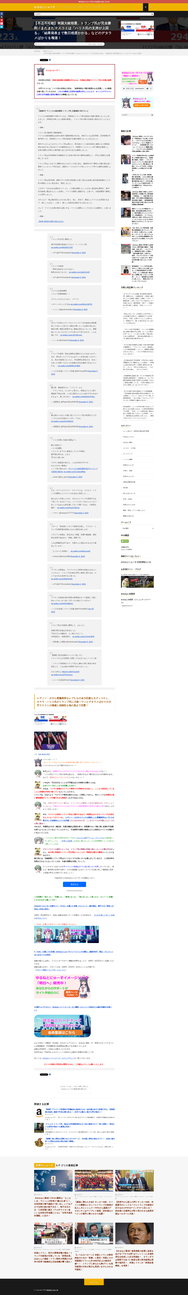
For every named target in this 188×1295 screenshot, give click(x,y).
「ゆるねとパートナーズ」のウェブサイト (57, 1058)
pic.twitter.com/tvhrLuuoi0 (80, 551)
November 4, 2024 (78, 584)
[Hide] (1, 30)
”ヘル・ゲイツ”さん (97, 838)
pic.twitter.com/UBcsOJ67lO (81, 304)
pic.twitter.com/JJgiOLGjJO (79, 272)
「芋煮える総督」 (67, 841)
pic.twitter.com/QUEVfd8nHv (62, 604)
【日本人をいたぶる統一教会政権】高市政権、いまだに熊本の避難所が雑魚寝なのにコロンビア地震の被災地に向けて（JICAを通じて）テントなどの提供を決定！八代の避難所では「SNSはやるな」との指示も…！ (142, 181)
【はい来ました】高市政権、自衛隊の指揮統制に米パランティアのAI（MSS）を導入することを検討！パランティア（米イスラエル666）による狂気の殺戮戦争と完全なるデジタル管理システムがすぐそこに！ (142, 234)
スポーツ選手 (93, 1196)
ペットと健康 (127, 459)
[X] (1, 17)
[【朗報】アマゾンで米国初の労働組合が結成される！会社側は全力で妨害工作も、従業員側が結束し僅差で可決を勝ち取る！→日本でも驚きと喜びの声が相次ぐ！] (39, 1113)
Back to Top (94, 1282)
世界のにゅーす (51, 44)
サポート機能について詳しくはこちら (50, 970)
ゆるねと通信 (127, 442)
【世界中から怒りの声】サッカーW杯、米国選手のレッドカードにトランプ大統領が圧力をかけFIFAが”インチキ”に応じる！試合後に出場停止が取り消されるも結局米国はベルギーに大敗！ (134, 1208)
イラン (52, 1249)
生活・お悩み (127, 499)
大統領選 (99, 44)
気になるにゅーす (129, 493)
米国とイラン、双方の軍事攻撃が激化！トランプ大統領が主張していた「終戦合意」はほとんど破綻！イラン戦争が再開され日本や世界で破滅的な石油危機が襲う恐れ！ (53, 1257)
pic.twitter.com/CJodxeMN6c (75, 472)
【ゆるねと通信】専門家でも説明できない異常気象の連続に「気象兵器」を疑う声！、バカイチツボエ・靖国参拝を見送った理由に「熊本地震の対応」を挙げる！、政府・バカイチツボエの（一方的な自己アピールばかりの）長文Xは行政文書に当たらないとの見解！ (142, 253)
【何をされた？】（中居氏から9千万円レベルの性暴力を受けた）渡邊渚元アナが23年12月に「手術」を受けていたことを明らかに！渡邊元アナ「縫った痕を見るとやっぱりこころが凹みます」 (138, 318)
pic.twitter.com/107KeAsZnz (62, 675)
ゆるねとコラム (128, 437)
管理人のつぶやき (129, 505)
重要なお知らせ (128, 516)
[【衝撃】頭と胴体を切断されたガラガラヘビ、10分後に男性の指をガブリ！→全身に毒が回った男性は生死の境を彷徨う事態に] (39, 1142)
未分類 (125, 488)
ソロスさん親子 (82, 838)
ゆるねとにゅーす (52, 1290)
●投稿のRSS (125, 547)
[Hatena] (1, 26)
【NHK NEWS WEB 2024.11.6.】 (51, 221)
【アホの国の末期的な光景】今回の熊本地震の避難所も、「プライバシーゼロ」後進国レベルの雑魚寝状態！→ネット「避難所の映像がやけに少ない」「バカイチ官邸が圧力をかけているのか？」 (138, 349)
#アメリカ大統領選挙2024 (79, 469)
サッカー (85, 1196)
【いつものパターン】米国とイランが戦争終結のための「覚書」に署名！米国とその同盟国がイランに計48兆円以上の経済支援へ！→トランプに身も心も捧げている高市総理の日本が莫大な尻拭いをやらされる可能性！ (94, 1262)
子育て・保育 (127, 471)
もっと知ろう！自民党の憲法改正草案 (136, 431)
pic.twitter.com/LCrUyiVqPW (83, 636)
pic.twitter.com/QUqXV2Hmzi (68, 508)
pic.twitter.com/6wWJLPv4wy (83, 397)
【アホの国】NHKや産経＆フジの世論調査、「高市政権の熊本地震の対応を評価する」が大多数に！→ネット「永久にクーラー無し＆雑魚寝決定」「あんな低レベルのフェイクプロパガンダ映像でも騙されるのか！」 (138, 395)
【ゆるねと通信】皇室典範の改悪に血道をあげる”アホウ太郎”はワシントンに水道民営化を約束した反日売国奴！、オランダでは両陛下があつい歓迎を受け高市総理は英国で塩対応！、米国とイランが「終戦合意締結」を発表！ (134, 1258)
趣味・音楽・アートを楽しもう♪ (134, 510)
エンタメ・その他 (129, 448)
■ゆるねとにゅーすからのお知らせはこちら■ (94, 2)
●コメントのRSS (126, 549)
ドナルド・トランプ (81, 44)
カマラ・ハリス (69, 44)
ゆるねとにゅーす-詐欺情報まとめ (136, 562)
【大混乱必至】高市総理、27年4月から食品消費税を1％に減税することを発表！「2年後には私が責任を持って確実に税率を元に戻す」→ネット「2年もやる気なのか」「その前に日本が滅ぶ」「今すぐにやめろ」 (138, 364)
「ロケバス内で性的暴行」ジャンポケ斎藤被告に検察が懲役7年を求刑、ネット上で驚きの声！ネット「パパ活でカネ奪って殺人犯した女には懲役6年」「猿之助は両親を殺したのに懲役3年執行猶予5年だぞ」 (138, 333)
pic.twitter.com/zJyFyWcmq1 (71, 335)
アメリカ (61, 44)
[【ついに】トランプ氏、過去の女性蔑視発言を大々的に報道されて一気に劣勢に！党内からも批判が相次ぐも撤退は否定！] (39, 1128)
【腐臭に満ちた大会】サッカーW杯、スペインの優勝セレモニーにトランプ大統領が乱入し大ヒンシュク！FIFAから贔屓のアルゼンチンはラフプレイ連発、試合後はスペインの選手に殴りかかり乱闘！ (94, 1208)
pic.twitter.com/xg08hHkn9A (62, 579)
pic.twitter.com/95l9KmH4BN (69, 366)
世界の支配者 (92, 44)
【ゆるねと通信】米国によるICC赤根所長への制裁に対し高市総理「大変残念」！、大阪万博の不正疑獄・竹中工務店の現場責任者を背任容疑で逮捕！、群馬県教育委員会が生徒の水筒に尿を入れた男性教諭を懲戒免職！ (142, 198)
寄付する (74, 884)
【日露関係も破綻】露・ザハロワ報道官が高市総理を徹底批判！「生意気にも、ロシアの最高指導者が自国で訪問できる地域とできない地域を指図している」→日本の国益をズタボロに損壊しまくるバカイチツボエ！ (138, 380)
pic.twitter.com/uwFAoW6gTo (62, 421)
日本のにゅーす (128, 476)
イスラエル (45, 1249)
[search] (152, 14)
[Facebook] (1, 13)
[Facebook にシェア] (50, 60)
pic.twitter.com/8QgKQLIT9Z (62, 247)
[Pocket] (1, 23)
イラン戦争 (58, 1249)
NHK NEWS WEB (44, 754)
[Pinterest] (1, 20)
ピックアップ (127, 454)
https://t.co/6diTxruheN (70, 672)
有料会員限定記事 (129, 482)
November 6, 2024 (78, 253)
